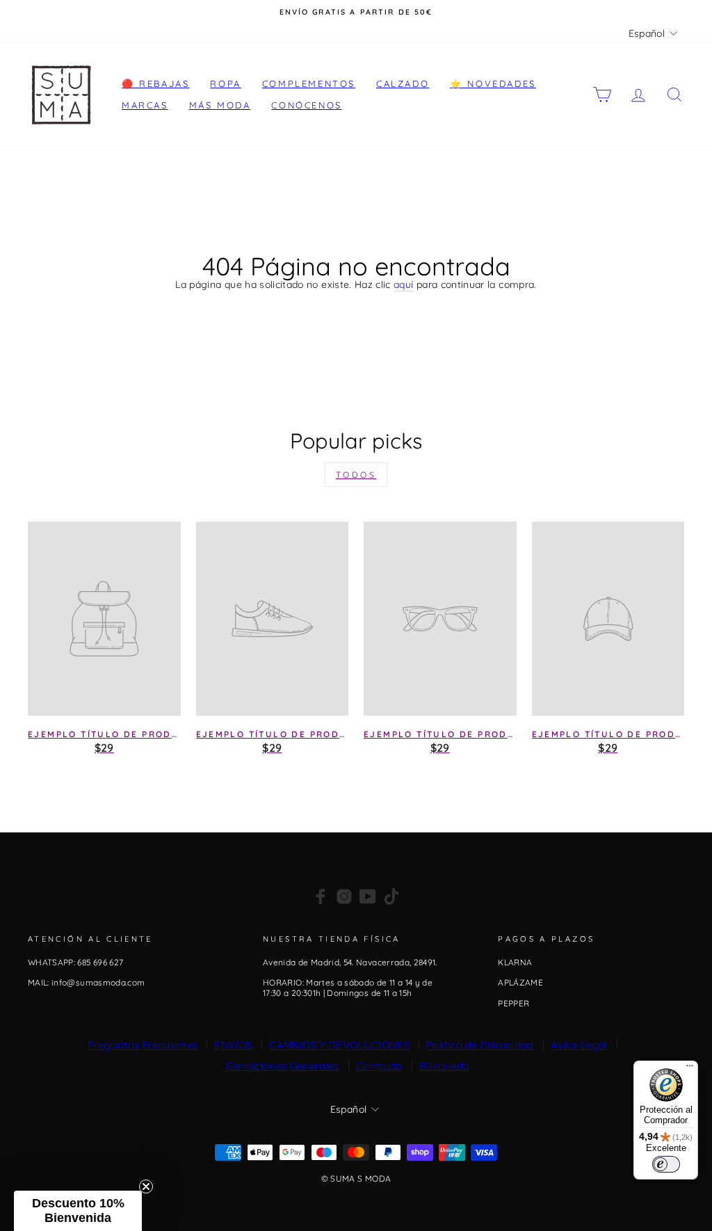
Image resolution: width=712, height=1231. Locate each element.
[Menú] (689, 1069)
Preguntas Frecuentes (142, 1045)
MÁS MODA (220, 105)
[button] (78, 1211)
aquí (403, 285)
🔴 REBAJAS (155, 83)
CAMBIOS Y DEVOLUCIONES (339, 1045)
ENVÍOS (233, 1045)
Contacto (379, 1066)
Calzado (402, 83)
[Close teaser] (146, 1186)
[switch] (666, 1164)
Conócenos (306, 105)
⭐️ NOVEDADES (493, 83)
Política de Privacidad (480, 1045)
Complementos (308, 83)
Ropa (225, 83)
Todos (356, 474)
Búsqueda (444, 1066)
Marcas (145, 105)
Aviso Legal (579, 1045)
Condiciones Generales (282, 1066)
